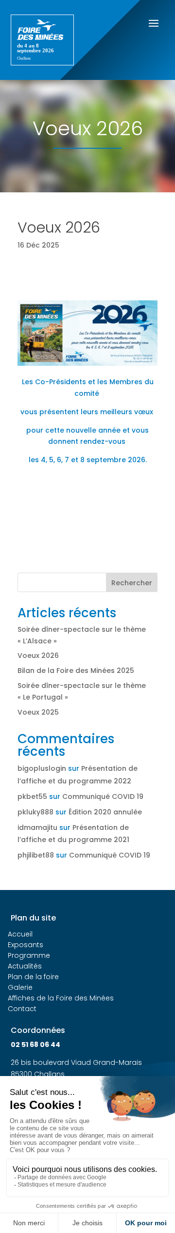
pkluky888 (35, 812)
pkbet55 (32, 796)
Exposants (25, 944)
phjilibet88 (36, 855)
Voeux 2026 (38, 655)
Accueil (20, 934)
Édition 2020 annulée (105, 812)
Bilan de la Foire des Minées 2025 (76, 670)
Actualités (25, 966)
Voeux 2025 (38, 712)
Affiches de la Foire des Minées (61, 998)
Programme (29, 955)
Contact (22, 1008)
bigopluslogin (42, 768)
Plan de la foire (33, 976)
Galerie (20, 987)
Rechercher (131, 583)
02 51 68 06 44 (35, 1044)
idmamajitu (37, 827)
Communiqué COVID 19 (102, 796)
